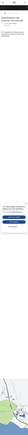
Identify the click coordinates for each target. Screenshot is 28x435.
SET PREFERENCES (12, 226)
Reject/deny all (14, 222)
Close (25, 203)
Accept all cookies (14, 217)
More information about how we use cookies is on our (12, 211)
